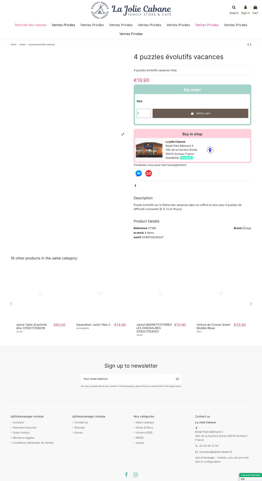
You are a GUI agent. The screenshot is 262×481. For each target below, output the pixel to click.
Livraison (18, 422)
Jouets (140, 442)
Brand (238, 228)
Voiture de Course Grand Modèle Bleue (213, 326)
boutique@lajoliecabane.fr (215, 452)
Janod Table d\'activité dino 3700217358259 (31, 326)
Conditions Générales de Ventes (33, 442)
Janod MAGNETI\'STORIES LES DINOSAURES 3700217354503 (154, 328)
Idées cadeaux (145, 422)
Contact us (81, 422)
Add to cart (203, 113)
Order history (21, 432)
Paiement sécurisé (24, 427)
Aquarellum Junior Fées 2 (93, 324)
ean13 (137, 237)
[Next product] (250, 44)
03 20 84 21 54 (209, 445)
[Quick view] (40, 319)
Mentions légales (23, 437)
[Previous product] (248, 44)
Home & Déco (144, 427)
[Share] (135, 185)
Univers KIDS (144, 432)
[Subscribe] (177, 379)
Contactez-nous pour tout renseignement (160, 165)
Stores (78, 432)
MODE (140, 437)
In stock (139, 232)
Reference (140, 228)
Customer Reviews (250, 475)
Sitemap (79, 427)
